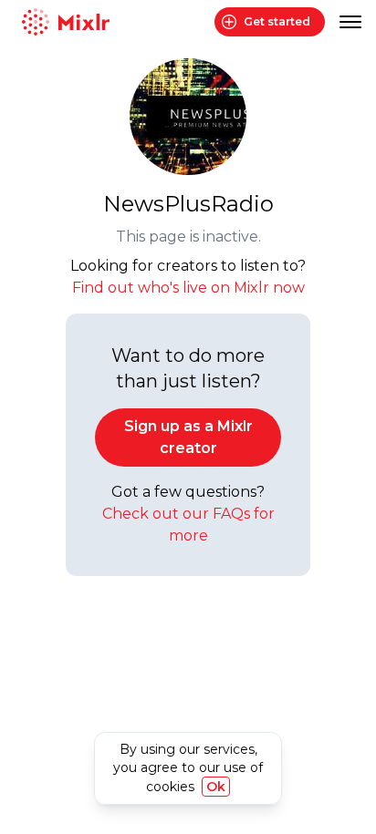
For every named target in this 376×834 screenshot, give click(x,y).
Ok (215, 786)
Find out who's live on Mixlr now (188, 287)
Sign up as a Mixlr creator (188, 437)
